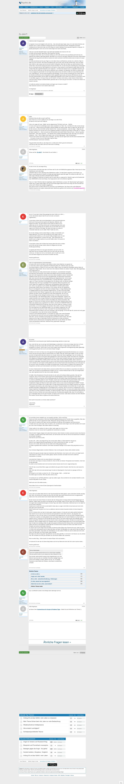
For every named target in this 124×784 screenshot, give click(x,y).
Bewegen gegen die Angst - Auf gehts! (35, 749)
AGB (59, 775)
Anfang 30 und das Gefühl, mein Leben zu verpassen (39, 718)
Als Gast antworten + (24, 37)
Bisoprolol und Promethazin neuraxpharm (36, 745)
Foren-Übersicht (23, 761)
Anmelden (82, 7)
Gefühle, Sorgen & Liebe (33, 761)
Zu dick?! (23, 34)
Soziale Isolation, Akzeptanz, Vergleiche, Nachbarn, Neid (41, 752)
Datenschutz (46, 775)
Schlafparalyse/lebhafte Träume (33, 732)
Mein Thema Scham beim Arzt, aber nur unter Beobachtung (41, 721)
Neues (26, 7)
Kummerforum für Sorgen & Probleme (47, 761)
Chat (52, 7)
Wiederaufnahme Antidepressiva (33, 725)
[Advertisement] (57, 631)
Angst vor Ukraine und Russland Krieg (35, 742)
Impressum (41, 775)
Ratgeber (47, 7)
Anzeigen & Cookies (53, 775)
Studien (65, 7)
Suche (41, 7)
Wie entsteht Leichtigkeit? (31, 728)
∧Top (121, 782)
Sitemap (72, 775)
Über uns (36, 775)
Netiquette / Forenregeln (65, 775)
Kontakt (32, 775)
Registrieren (75, 7)
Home (21, 7)
